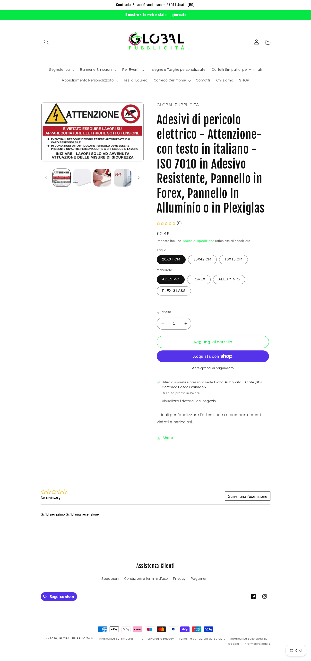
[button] (46, 42)
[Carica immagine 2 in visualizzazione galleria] (82, 178)
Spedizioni (110, 579)
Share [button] (168, 438)
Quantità (164, 312)
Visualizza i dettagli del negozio (189, 401)
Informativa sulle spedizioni (250, 638)
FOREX (198, 279)
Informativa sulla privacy (156, 638)
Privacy (179, 579)
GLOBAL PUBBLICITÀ (74, 638)
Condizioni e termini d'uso (146, 579)
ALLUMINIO (229, 279)
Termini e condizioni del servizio (202, 638)
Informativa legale (257, 644)
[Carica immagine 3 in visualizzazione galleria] (102, 178)
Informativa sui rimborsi (115, 638)
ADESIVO (170, 279)
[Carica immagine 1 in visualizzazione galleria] (61, 178)
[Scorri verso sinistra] (46, 177)
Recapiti (233, 644)
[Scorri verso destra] (138, 177)
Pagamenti (200, 579)
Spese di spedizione (198, 241)
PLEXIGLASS (174, 291)
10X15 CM (233, 259)
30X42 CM (202, 259)
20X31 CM (171, 259)
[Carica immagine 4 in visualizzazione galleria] (122, 178)
